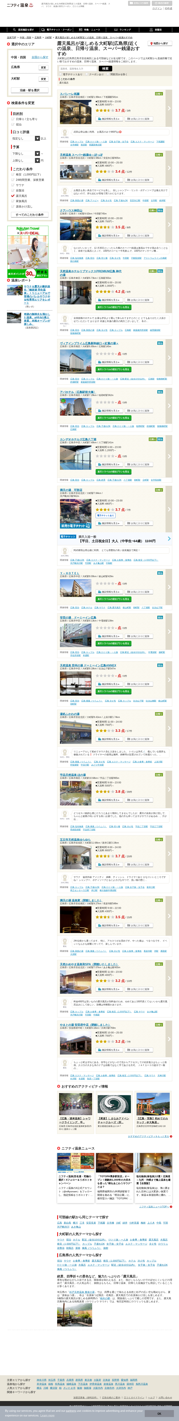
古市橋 (110, 1222)
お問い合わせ (165, 1397)
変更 (43, 67)
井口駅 (94, 890)
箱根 (50, 1384)
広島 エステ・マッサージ (142, 141)
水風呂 (164, 1239)
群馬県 (79, 1380)
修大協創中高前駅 (108, 890)
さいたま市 (69, 1388)
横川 (75, 1222)
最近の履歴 (162, 3)
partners (71, 1410)
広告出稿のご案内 (111, 1397)
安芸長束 (91, 1222)
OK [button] (159, 1413)
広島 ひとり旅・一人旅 (96, 141)
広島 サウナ (99, 607)
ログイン (157, 8)
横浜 (39, 1388)
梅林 (143, 1222)
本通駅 (86, 655)
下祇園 (101, 1222)
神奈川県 (41, 1380)
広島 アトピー (92, 200)
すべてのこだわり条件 (30, 214)
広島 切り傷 (102, 258)
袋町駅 (162, 652)
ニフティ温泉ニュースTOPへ (154, 1206)
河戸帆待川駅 (76, 563)
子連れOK (99, 1243)
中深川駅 (85, 765)
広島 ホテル (86, 607)
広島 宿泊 (89, 258)
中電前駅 (152, 652)
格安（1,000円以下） (69, 1243)
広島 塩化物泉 (76, 258)
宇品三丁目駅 (156, 826)
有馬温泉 (60, 1384)
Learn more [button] (47, 1415)
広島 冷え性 (106, 200)
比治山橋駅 (151, 701)
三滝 (82, 1222)
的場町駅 (74, 382)
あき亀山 (76, 1226)
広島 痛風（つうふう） (92, 701)
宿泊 (68, 1239)
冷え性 (152, 1243)
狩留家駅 (74, 765)
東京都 (88, 1380)
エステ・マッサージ (136, 1243)
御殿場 (87, 1388)
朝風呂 (70, 1248)
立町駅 (145, 480)
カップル (87, 1243)
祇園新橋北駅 (95, 145)
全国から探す (40, 57)
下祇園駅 (160, 141)
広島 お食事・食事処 (121, 560)
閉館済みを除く (119, 74)
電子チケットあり (73, 74)
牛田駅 (126, 258)
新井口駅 (151, 887)
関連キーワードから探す (21, 1392)
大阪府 (97, 1380)
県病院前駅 (75, 829)
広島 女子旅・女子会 (118, 141)
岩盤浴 (61, 1248)
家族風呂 (21, 201)
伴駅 (156, 951)
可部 (165, 1222)
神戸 (130, 1388)
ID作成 (168, 8)
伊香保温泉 (96, 1384)
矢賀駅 (82, 1078)
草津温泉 (41, 1384)
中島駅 (109, 563)
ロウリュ (163, 1243)
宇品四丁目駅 (89, 829)
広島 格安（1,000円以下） (146, 560)
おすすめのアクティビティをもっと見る (148, 1136)
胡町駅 (137, 480)
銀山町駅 (127, 607)
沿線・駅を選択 (30, 90)
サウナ (61, 1239)
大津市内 (121, 1388)
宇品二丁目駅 (141, 826)
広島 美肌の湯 (76, 200)
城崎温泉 (71, 1384)
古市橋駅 (74, 145)
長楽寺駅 (148, 951)
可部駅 (88, 563)
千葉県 (61, 1380)
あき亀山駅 (98, 563)
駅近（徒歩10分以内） (94, 1239)
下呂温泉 (83, 1384)
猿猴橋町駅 (75, 333)
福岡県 (133, 1380)
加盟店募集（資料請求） (85, 1397)
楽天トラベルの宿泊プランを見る (113, 307)
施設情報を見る (110, 118)
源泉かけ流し (24, 206)
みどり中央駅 (97, 765)
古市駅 (154, 200)
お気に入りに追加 (140, 118)
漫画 (77, 1248)
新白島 (67, 1222)
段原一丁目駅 (93, 1078)
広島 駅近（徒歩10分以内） (133, 379)
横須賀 (53, 1388)
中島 (158, 1222)
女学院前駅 (156, 480)
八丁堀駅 (128, 480)
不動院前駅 (136, 258)
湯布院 (130, 1384)
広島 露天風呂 (114, 607)
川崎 (45, 1388)
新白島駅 (74, 261)
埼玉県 (52, 1380)
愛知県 (124, 1380)
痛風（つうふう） (92, 1248)
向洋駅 (73, 1078)
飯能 (79, 1388)
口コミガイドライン (134, 1397)
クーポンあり (96, 74)
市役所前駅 (75, 655)
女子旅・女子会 (115, 1243)
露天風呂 (154, 1239)
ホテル (76, 1239)
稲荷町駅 (140, 426)
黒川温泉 (120, 1384)
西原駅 (84, 145)
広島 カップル (76, 141)
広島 (59, 1222)
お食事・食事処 (138, 1239)
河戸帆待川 (63, 1226)
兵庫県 (70, 1380)
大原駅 (73, 954)
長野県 (115, 1380)
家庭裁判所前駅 (140, 330)
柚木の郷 (105, 1298)
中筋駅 (145, 200)
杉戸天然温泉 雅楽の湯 (82, 1292)
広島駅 (128, 330)
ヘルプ (151, 1397)
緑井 (125, 1222)
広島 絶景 (100, 480)
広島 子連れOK (121, 200)
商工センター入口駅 (79, 890)
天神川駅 (161, 1075)
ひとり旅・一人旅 (118, 1239)
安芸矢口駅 (135, 200)
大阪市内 (98, 1388)
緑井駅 (162, 200)
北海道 (106, 1380)
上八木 (151, 1222)
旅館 (105, 1248)
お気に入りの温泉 (139, 3)
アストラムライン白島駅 (155, 258)
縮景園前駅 (155, 330)
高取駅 (163, 951)
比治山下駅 (157, 607)
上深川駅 (158, 762)
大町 (118, 1222)
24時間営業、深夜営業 (30, 179)
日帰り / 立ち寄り (27, 119)
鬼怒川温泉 (142, 1384)
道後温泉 (108, 1384)
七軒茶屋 (134, 1222)
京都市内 (109, 1388)
